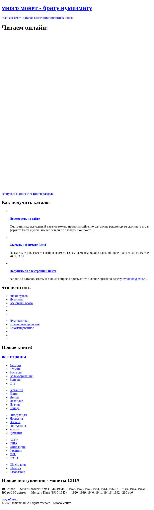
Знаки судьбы (19, 296)
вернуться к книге (14, 193)
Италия (15, 404)
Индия (14, 397)
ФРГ (13, 454)
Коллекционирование (25, 324)
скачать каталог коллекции (30, 17)
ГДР (12, 383)
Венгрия (15, 379)
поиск (69, 17)
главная (7, 17)
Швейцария (18, 464)
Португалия (18, 425)
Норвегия (16, 418)
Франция (16, 450)
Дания (14, 393)
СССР (14, 439)
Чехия (14, 457)
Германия (16, 390)
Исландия (16, 401)
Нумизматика (19, 320)
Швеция (15, 468)
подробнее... (10, 499)
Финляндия (17, 447)
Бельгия (15, 368)
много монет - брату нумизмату (47, 7)
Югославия (17, 472)
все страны (14, 356)
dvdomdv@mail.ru (134, 278)
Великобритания (21, 376)
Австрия (15, 365)
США (13, 443)
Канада (14, 408)
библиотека (57, 17)
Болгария (16, 372)
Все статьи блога (21, 303)
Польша (15, 422)
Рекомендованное (22, 328)
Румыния (16, 433)
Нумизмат (16, 299)
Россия (14, 429)
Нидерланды (18, 415)
